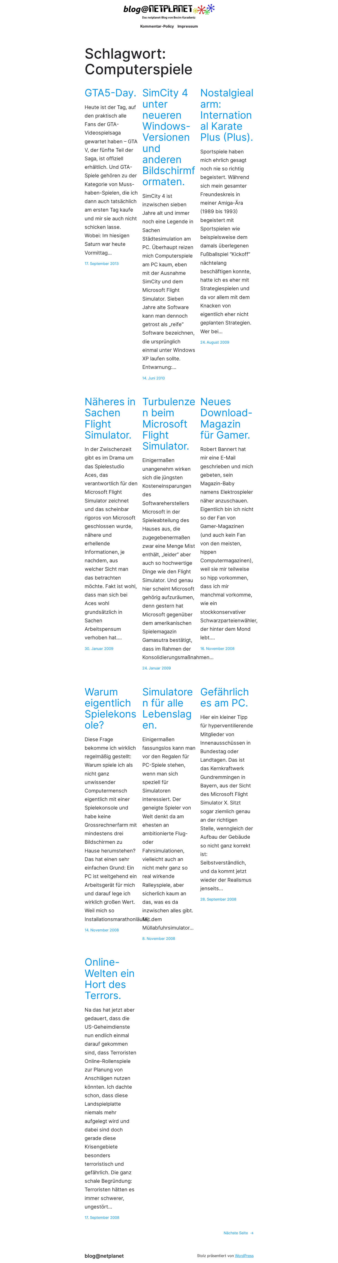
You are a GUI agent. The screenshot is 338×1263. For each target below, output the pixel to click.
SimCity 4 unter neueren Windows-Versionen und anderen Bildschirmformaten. (168, 137)
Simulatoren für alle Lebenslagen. (167, 708)
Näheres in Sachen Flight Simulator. (110, 418)
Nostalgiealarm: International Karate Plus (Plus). (226, 115)
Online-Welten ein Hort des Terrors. (110, 978)
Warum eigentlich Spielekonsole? (110, 708)
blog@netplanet (104, 1256)
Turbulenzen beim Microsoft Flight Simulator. (168, 423)
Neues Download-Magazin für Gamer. (226, 418)
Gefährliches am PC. (224, 697)
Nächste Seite (239, 1233)
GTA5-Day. (110, 92)
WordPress (244, 1256)
